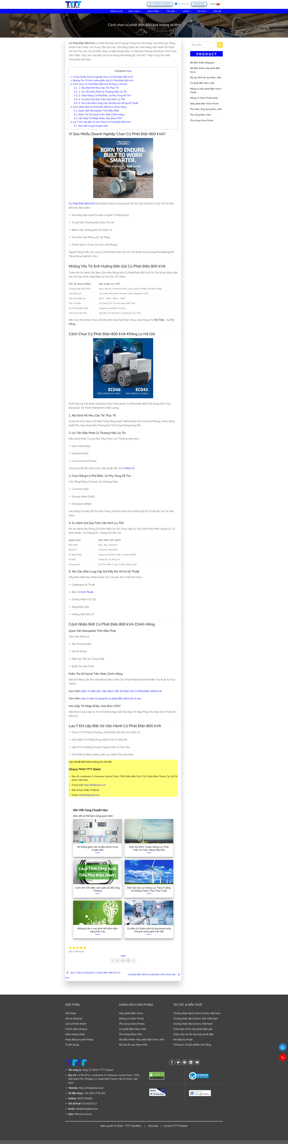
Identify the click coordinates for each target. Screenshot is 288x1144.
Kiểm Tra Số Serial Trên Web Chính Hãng (99, 114)
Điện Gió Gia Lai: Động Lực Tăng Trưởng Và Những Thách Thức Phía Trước (149, 889)
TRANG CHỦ (116, 11)
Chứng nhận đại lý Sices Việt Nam (193, 1023)
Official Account (83, 1113)
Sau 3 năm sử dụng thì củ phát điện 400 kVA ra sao (111, 698)
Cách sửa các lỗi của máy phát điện (193, 1034)
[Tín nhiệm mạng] (164, 1092)
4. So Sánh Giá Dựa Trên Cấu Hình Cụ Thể (99, 99)
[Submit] (220, 45)
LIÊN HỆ (217, 11)
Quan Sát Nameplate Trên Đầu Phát (96, 110)
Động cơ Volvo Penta (131, 1018)
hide (128, 71)
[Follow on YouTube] (197, 1062)
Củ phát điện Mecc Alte (202, 83)
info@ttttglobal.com (87, 1108)
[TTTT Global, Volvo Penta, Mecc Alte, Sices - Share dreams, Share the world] (73, 4)
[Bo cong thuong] (204, 1076)
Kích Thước (87, 591)
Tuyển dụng (72, 1044)
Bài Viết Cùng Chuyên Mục (91, 125)
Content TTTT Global (175, 1125)
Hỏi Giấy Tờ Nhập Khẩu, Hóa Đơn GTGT (98, 118)
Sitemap (153, 1125)
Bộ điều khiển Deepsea (202, 62)
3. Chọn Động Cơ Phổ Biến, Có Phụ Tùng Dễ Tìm (102, 95)
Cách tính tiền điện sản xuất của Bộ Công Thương (97, 889)
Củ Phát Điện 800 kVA (82, 203)
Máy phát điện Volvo (131, 1013)
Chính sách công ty (76, 1028)
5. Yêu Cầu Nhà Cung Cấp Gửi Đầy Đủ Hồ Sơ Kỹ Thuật (106, 103)
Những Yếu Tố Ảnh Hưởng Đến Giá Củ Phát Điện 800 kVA (101, 80)
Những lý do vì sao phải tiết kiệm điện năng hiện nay (97, 930)
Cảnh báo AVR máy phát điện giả (192, 1028)
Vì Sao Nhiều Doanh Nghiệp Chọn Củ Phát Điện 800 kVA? (101, 76)
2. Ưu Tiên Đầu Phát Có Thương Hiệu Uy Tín (100, 91)
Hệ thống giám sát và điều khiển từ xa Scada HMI (97, 848)
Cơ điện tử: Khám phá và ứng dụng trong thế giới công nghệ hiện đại (149, 930)
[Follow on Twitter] (178, 1062)
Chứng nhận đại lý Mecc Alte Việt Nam (195, 1018)
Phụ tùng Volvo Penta (201, 120)
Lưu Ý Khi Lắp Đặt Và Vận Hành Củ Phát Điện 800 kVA (100, 121)
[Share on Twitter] (118, 960)
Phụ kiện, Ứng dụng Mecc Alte (206, 109)
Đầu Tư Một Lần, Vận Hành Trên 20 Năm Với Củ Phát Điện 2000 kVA (122, 691)
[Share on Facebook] (113, 960)
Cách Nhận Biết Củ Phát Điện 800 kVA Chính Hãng (98, 106)
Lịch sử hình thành (75, 1023)
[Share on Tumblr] (133, 960)
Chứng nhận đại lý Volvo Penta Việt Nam (197, 1013)
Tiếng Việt (213, 4)
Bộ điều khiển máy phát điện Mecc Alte (141, 1039)
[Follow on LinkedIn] (191, 1062)
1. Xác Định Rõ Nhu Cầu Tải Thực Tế (96, 87)
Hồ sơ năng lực (73, 1018)
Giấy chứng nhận (75, 1034)
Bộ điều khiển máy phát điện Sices (205, 70)
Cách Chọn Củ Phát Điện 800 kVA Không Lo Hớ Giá (98, 84)
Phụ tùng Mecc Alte (200, 114)
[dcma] (164, 1076)
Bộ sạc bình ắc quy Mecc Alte (205, 77)
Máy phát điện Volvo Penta (204, 103)
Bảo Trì (130, 468)
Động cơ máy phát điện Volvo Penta (205, 90)
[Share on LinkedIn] (128, 960)
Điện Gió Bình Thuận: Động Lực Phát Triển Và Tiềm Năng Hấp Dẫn (149, 848)
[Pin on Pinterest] (123, 960)
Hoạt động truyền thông (79, 1039)
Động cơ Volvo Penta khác (204, 97)
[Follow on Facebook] (172, 1062)
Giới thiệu (70, 1013)
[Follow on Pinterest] (184, 1062)
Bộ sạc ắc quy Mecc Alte (133, 1044)
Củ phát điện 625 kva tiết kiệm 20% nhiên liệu (152, 974)
